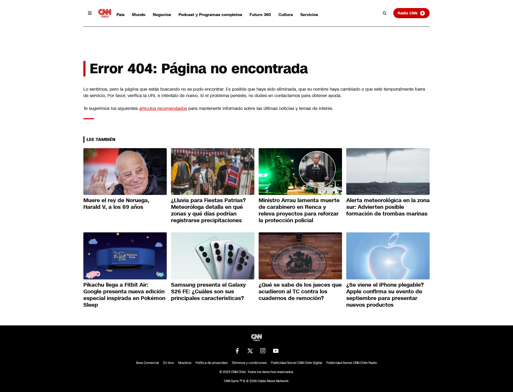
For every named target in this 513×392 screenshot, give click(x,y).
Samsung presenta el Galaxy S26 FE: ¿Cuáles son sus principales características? (208, 291)
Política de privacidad (211, 363)
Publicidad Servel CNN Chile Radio (352, 363)
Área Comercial (147, 363)
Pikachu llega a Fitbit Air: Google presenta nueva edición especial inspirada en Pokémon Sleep (124, 295)
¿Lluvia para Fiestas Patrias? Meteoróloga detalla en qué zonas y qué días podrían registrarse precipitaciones (208, 210)
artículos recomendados (163, 108)
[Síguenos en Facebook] (237, 351)
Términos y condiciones (249, 363)
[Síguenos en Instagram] (263, 351)
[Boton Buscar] (384, 13)
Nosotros (184, 363)
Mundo (138, 14)
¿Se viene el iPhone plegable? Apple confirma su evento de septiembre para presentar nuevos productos (385, 295)
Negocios (162, 14)
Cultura (285, 14)
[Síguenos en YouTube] (275, 351)
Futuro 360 (260, 14)
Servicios (309, 14)
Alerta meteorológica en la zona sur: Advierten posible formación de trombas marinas (388, 207)
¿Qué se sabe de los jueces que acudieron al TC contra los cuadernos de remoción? (300, 291)
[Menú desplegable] (89, 13)
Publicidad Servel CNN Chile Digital (296, 363)
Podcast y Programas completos (210, 14)
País (120, 14)
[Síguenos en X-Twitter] (250, 351)
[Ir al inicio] (104, 13)
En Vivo (168, 363)
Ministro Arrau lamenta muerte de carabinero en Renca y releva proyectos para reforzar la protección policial (299, 210)
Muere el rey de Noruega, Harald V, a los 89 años (116, 204)
